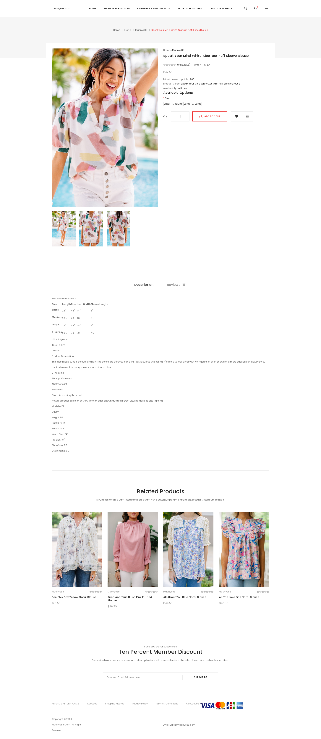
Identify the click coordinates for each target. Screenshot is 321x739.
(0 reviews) (183, 65)
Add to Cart (212, 116)
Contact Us (192, 703)
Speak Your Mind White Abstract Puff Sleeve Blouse (179, 30)
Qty (165, 116)
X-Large (196, 103)
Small (167, 103)
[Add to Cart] (63, 580)
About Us (92, 703)
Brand (127, 30)
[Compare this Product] (77, 580)
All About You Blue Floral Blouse (184, 597)
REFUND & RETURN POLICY (65, 703)
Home (116, 30)
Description (143, 284)
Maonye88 (141, 30)
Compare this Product (247, 116)
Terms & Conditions (167, 703)
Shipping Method (114, 703)
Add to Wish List (236, 116)
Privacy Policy (140, 703)
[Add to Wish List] (91, 580)
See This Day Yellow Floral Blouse (74, 597)
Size (167, 98)
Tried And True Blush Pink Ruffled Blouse (130, 598)
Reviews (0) (177, 284)
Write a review (202, 65)
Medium (177, 103)
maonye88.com (61, 8)
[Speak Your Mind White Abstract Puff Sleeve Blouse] (64, 228)
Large (187, 103)
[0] (255, 8)
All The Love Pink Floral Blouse (239, 597)
